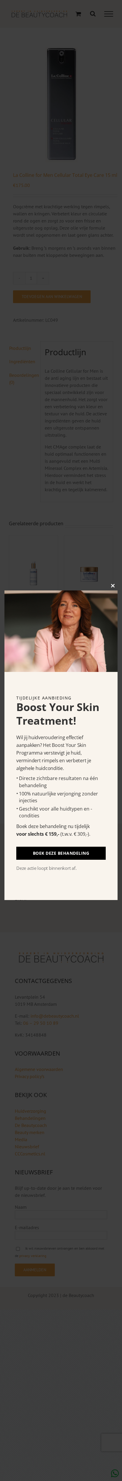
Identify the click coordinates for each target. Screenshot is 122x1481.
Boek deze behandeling (61, 853)
